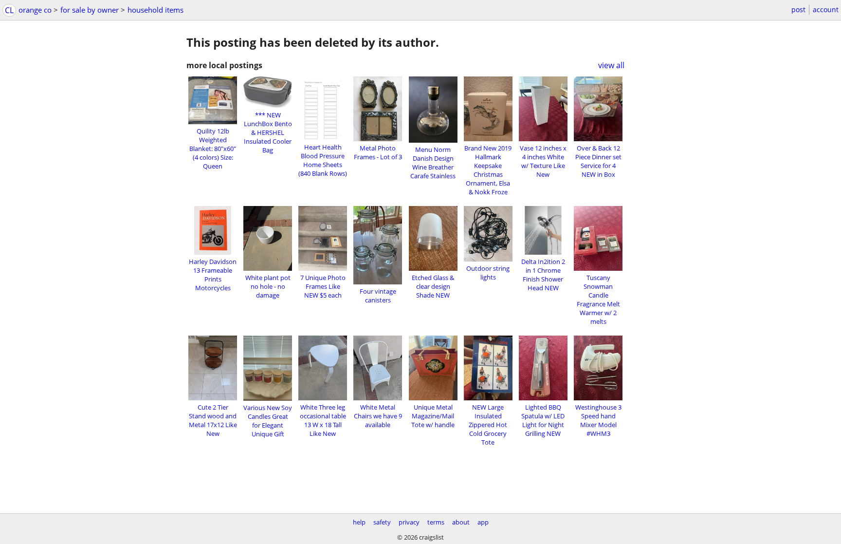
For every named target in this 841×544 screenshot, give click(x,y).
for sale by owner (89, 10)
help (359, 522)
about (461, 522)
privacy (409, 522)
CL (9, 10)
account (826, 9)
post (798, 9)
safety (382, 522)
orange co (35, 10)
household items (155, 10)
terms (435, 522)
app (483, 522)
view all (611, 65)
